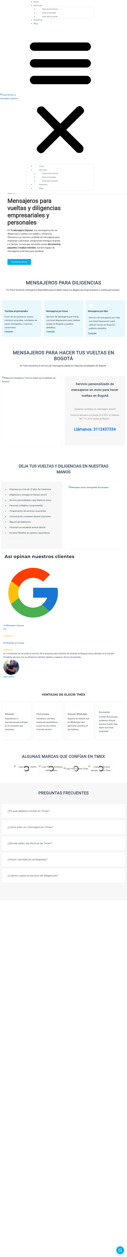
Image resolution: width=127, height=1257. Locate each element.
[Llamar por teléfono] (124, 96)
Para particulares (50, 16)
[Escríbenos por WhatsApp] (120, 1250)
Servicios (37, 5)
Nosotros (37, 20)
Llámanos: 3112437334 (95, 429)
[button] (60, 96)
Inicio (36, 2)
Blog (35, 23)
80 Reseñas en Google (13, 643)
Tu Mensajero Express (13, 625)
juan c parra (8, 676)
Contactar (8, 331)
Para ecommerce (50, 9)
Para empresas (49, 13)
